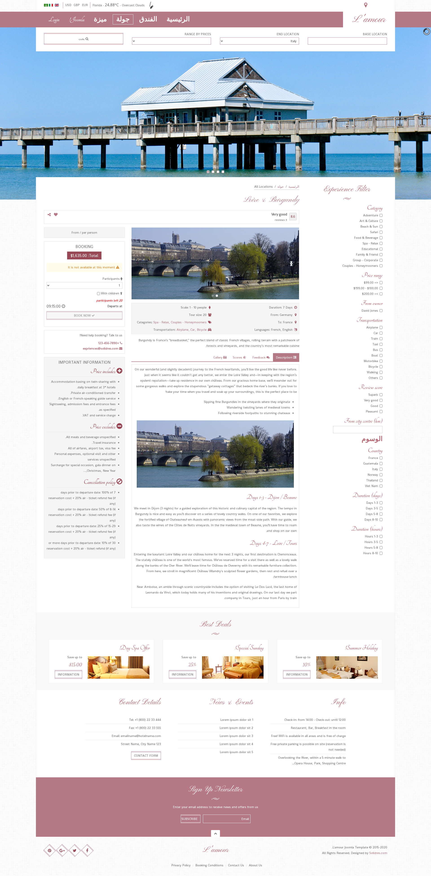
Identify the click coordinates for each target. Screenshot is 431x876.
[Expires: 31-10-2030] (118, 667)
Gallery (218, 357)
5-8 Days (372, 514)
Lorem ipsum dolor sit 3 (236, 736)
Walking (372, 372)
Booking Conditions (209, 865)
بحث (82, 39)
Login (53, 19)
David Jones (369, 311)
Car (193, 330)
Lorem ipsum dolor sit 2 (236, 728)
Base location (375, 34)
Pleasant (372, 411)
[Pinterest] (49, 850)
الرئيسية (178, 19)
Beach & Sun (369, 226)
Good (374, 406)
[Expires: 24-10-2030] (347, 667)
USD (68, 5)
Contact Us (236, 865)
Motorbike (371, 361)
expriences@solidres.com (101, 348)
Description (284, 357)
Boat (374, 355)
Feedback (259, 357)
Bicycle (202, 330)
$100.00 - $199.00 (366, 288)
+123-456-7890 (109, 343)
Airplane (182, 330)
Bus (375, 350)
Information (297, 674)
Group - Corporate (365, 260)
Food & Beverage (366, 238)
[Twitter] (74, 850)
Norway (372, 475)
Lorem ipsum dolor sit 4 (236, 744)
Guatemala (370, 463)
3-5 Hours (371, 542)
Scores (238, 357)
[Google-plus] (62, 850)
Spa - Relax (161, 322)
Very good (371, 400)
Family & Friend (367, 254)
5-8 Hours (371, 548)
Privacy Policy (181, 865)
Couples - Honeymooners (189, 322)
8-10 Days (371, 519)
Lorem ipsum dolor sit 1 (236, 720)
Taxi (375, 344)
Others (373, 378)
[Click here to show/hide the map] (365, 5)
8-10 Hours (370, 553)
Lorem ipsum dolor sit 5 (236, 752)
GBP (77, 5)
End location (288, 34)
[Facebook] (87, 850)
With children (110, 293)
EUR (85, 5)
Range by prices (198, 34)
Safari (374, 232)
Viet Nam (371, 486)
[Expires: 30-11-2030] (233, 667)
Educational (370, 249)
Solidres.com (378, 853)
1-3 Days (372, 503)
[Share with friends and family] (49, 214)
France (373, 458)
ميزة (100, 19)
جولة (123, 19)
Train (374, 339)
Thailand (372, 480)
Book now (83, 315)
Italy (375, 469)
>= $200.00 (370, 294)
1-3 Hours (371, 536)
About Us (255, 865)
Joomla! (76, 19)
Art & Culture (368, 221)
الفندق (148, 19)
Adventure (370, 215)
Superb (373, 395)
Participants (111, 279)
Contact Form (146, 756)
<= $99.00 (371, 282)
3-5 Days (372, 508)
